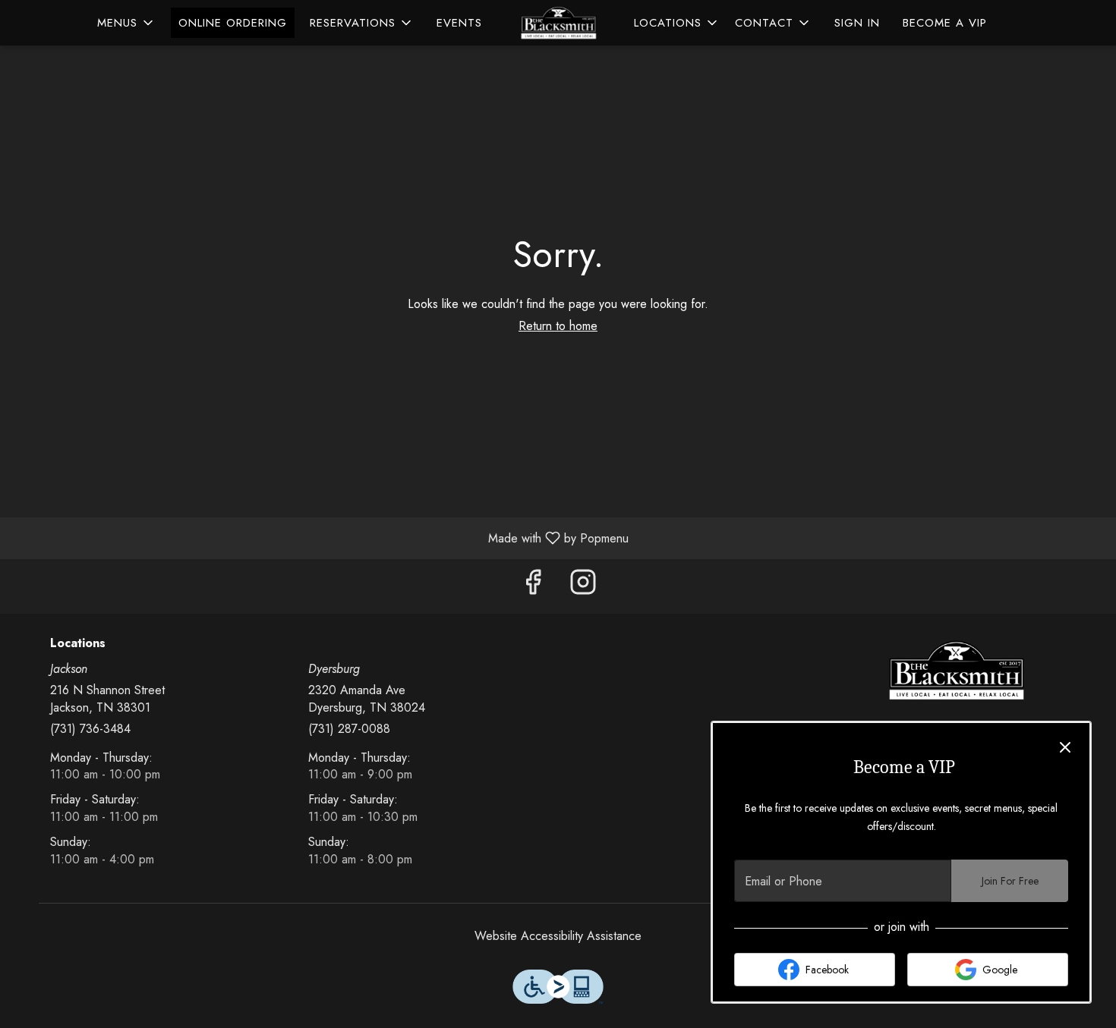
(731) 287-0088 (349, 729)
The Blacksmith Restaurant (956, 671)
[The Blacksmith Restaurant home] (558, 23)
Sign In (857, 22)
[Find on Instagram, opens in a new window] (583, 586)
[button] (126, 23)
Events (459, 22)
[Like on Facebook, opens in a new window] (533, 586)
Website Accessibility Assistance (558, 936)
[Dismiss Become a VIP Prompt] (1065, 747)
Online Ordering (232, 22)
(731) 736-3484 (90, 729)
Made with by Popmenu (320, 537)
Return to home (558, 326)
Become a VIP (945, 22)
